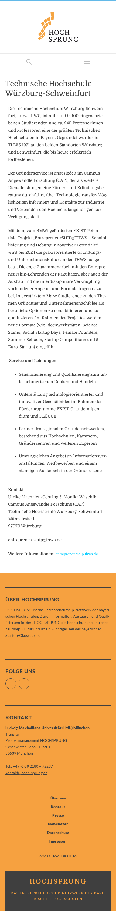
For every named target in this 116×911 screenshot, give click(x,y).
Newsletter (58, 824)
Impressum (58, 841)
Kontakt (58, 806)
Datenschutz (58, 832)
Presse (58, 815)
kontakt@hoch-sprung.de (26, 772)
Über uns (58, 798)
